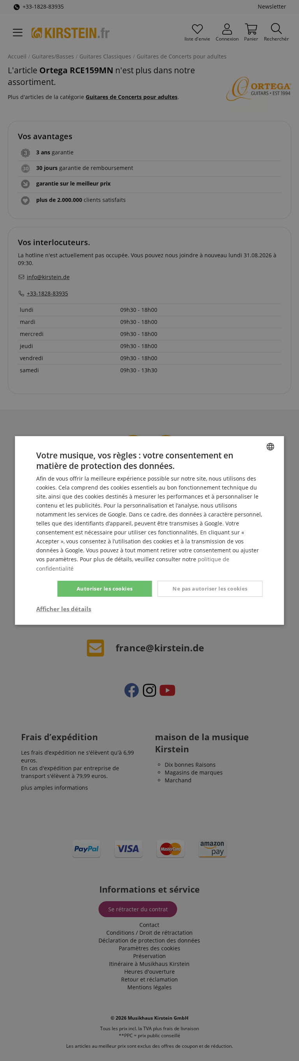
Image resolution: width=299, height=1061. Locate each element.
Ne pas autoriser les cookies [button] (209, 588)
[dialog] (149, 530)
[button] (63, 609)
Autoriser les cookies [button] (104, 588)
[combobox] (270, 447)
